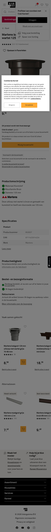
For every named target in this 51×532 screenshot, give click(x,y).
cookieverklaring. (36, 98)
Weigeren (12, 105)
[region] (25, 93)
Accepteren (29, 105)
